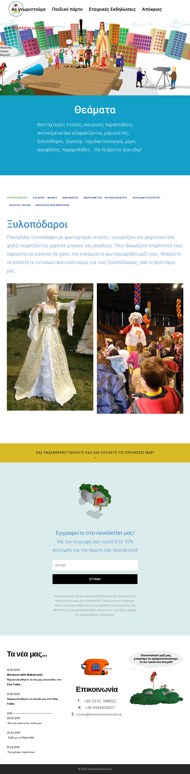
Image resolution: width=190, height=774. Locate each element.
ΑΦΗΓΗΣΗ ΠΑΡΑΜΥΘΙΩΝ (52, 205)
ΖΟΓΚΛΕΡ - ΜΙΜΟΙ (45, 197)
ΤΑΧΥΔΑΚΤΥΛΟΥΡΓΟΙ (146, 197)
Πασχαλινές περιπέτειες (21, 752)
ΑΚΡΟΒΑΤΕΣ (70, 197)
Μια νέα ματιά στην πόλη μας (24, 723)
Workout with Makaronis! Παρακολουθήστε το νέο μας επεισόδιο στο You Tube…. (34, 679)
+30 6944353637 (99, 707)
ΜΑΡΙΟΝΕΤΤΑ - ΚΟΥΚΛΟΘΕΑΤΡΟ (105, 197)
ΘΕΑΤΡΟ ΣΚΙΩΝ (19, 205)
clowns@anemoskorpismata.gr (99, 714)
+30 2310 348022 (99, 701)
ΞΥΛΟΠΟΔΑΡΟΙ (17, 197)
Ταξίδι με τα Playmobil (20, 737)
